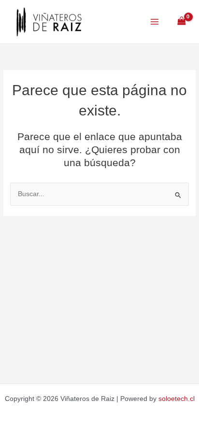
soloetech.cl (176, 398)
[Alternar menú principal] (154, 21)
